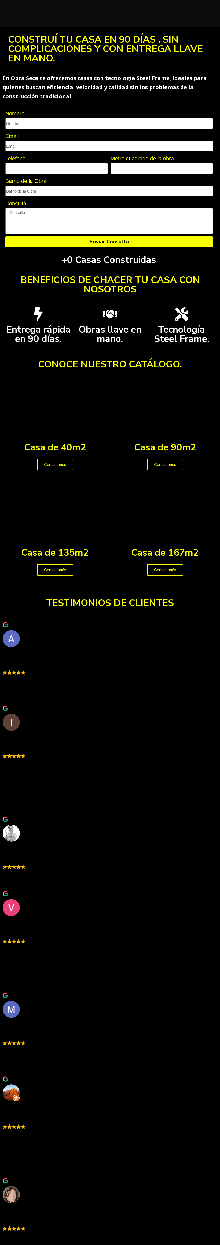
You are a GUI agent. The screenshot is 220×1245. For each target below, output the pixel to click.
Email (12, 136)
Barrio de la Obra (25, 181)
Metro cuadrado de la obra (142, 158)
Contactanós (55, 464)
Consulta (15, 203)
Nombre (14, 113)
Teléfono (15, 158)
